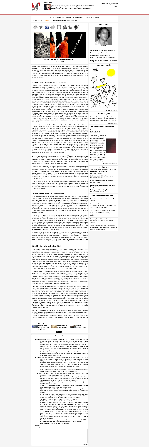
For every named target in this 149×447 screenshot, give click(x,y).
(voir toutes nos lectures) (110, 164)
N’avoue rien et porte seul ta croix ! (100, 55)
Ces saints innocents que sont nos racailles (102, 50)
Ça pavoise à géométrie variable (99, 53)
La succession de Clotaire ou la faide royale (102, 185)
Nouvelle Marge (73, 20)
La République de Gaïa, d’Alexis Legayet (101, 176)
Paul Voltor (103, 25)
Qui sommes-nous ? (37, 20)
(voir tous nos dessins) (111, 110)
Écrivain (103, 45)
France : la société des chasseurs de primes (102, 58)
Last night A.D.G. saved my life (99, 190)
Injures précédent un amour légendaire (101, 180)
